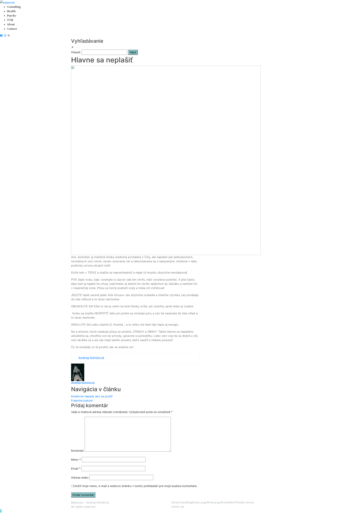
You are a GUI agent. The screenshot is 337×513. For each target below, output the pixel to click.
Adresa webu (79, 477)
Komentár (77, 450)
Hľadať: (76, 52)
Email (76, 468)
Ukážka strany (245, 502)
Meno (76, 459)
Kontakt (226, 502)
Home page (200, 502)
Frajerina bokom (82, 400)
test (233, 502)
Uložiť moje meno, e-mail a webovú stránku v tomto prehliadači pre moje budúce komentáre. (135, 486)
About (11, 24)
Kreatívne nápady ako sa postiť (92, 396)
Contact (12, 29)
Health (11, 11)
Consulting (14, 7)
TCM (10, 20)
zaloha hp (177, 506)
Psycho (11, 15)
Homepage (214, 502)
